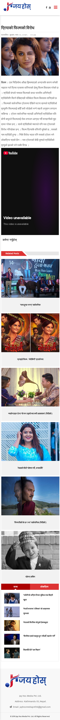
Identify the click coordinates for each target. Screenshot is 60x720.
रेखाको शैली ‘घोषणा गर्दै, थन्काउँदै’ (30, 468)
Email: (32, 707)
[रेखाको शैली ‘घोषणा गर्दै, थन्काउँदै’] (30, 441)
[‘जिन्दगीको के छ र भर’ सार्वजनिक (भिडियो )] (30, 496)
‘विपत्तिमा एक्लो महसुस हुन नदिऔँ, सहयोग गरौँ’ (39, 636)
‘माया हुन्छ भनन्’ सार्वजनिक (30, 305)
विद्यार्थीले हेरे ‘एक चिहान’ (31, 649)
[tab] (15, 587)
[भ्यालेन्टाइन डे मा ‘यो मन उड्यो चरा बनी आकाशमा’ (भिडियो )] (30, 387)
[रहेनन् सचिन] (30, 550)
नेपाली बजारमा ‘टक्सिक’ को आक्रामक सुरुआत (36, 611)
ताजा (16, 587)
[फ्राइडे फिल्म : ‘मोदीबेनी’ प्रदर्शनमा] (30, 332)
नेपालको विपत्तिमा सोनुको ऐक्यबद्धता (35, 622)
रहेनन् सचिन (30, 577)
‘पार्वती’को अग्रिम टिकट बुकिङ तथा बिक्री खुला (38, 597)
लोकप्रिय (44, 587)
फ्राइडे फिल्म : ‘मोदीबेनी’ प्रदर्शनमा (30, 359)
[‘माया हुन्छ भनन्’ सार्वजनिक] (30, 278)
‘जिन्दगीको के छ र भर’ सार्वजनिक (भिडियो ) (30, 522)
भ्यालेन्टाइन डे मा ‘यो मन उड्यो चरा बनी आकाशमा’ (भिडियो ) (30, 413)
